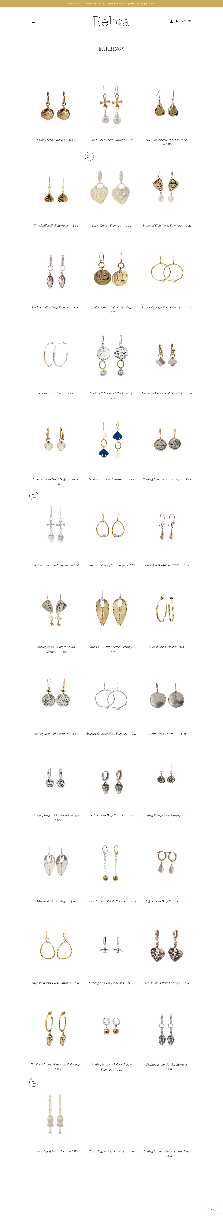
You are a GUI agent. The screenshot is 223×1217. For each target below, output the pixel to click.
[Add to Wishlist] (78, 70)
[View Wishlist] (183, 22)
